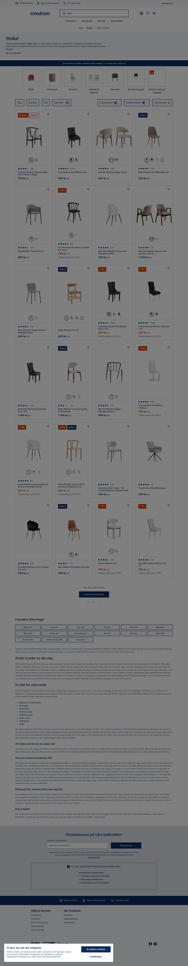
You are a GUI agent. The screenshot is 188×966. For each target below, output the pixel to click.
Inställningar (96, 957)
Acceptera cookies (96, 949)
